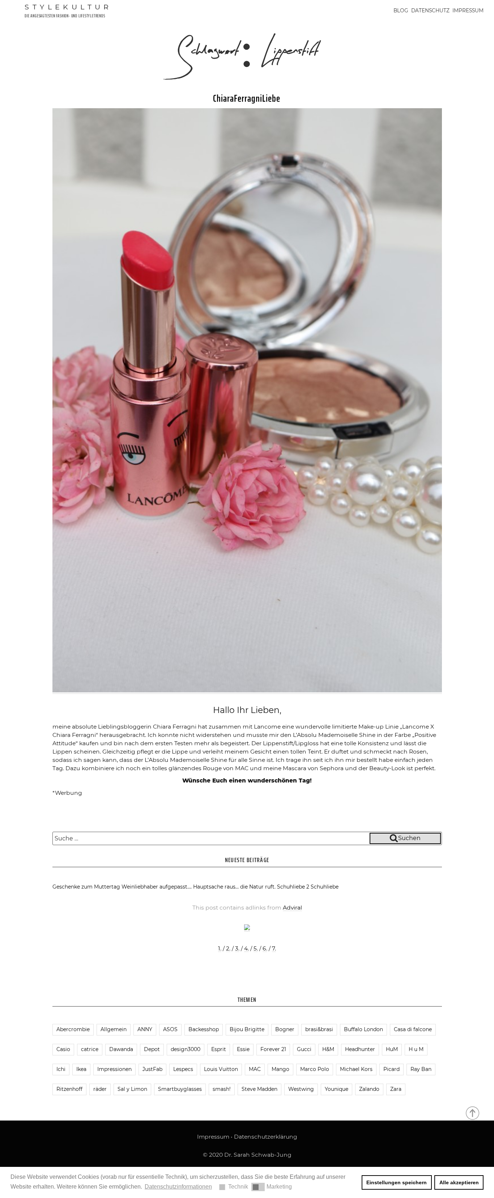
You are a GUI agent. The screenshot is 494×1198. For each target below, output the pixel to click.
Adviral (292, 907)
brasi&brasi (319, 1029)
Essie (243, 1049)
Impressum (468, 10)
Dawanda (121, 1049)
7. (274, 948)
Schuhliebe (324, 886)
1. (219, 948)
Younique (336, 1089)
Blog (400, 10)
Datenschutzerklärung (265, 1136)
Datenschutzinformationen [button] (178, 1187)
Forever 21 (273, 1049)
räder (100, 1089)
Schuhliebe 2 (293, 886)
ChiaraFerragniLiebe (246, 98)
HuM (392, 1049)
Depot (152, 1049)
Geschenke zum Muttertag (86, 886)
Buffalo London (363, 1029)
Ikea (81, 1069)
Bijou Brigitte (247, 1029)
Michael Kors (356, 1069)
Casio (63, 1049)
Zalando (369, 1089)
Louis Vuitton (221, 1069)
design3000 (185, 1049)
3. (237, 948)
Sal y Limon (132, 1089)
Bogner (284, 1029)
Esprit (218, 1049)
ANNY (144, 1029)
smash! (222, 1089)
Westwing (301, 1089)
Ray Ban (420, 1069)
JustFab (152, 1069)
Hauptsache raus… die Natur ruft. (234, 886)
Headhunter (360, 1049)
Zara (395, 1089)
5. (256, 948)
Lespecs (183, 1069)
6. (265, 948)
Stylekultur (68, 7)
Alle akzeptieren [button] (459, 1182)
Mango (280, 1069)
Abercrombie (73, 1029)
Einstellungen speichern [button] (396, 1182)
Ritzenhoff (69, 1089)
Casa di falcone (413, 1029)
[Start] (473, 1112)
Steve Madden (259, 1089)
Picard (391, 1069)
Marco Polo (314, 1069)
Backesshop (203, 1029)
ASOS (170, 1029)
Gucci (304, 1049)
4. (246, 948)
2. (228, 948)
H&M (328, 1049)
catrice (89, 1049)
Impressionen (114, 1069)
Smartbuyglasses (180, 1089)
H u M (416, 1049)
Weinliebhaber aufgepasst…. (157, 886)
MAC (255, 1069)
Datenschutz (430, 10)
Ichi (60, 1069)
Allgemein (114, 1029)
